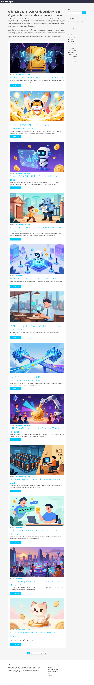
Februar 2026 (72, 50)
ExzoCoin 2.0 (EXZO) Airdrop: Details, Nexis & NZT (34, 278)
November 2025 (72, 56)
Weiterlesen (16, 85)
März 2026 (71, 48)
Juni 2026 (71, 41)
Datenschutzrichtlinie (53, 671)
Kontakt (50, 675)
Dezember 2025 (72, 54)
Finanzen (70, 26)
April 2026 (71, 46)
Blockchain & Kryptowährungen (23, 74)
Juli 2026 (71, 39)
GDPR (49, 673)
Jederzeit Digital (7, 2)
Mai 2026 (71, 43)
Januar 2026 (71, 52)
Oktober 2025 (72, 58)
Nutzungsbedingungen (53, 669)
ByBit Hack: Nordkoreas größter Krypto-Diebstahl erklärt (37, 77)
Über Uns (50, 667)
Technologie (71, 28)
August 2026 (71, 37)
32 (45, 653)
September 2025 (72, 61)
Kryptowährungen (20, 122)
